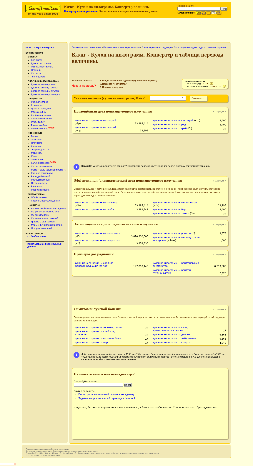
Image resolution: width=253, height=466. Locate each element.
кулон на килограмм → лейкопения (174, 338)
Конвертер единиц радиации (81, 11)
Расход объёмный (40, 176)
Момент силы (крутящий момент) (48, 169)
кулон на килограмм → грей (170, 128)
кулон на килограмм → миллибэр (95, 209)
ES (203, 12)
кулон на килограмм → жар (91, 342)
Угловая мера (38, 159)
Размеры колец (39, 128)
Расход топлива (39, 102)
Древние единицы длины (44, 87)
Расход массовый (40, 180)
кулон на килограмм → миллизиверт (175, 202)
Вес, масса (36, 60)
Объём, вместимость (42, 66)
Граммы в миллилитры (43, 221)
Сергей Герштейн (54, 453)
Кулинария (37, 105)
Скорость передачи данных (45, 200)
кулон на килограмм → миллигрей (95, 127)
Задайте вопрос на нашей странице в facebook (107, 398)
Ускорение (36, 139)
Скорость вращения (41, 166)
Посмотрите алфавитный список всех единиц (106, 394)
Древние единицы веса (43, 84)
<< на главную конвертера (40, 47)
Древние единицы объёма (45, 91)
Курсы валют (38, 122)
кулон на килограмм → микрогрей (95, 120)
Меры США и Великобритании (47, 225)
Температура (38, 76)
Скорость (36, 73)
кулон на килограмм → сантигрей (173, 120)
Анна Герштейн (70, 453)
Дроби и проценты (41, 115)
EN (198, 12)
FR (218, 12)
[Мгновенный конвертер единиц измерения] (44, 9)
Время (34, 136)
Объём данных (39, 197)
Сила (34, 156)
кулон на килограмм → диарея (171, 334)
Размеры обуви (39, 125)
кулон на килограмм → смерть (171, 342)
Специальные (35, 98)
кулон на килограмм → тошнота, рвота (98, 327)
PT (208, 12)
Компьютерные (36, 194)
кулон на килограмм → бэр (169, 209)
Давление (36, 146)
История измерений (41, 228)
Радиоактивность (40, 190)
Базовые (33, 56)
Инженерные (35, 133)
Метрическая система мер (45, 211)
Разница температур (42, 173)
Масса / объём (38, 112)
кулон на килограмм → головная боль (98, 338)
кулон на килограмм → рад (169, 124)
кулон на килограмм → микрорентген (97, 233)
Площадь (36, 70)
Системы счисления (41, 118)
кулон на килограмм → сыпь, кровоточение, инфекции (170, 329)
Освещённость (39, 183)
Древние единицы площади (45, 94)
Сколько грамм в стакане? (44, 218)
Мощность (36, 153)
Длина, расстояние (41, 63)
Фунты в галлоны (40, 215)
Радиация (36, 186)
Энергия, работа (40, 149)
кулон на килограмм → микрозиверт (97, 202)
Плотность (36, 143)
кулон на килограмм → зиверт (171, 213)
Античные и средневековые (43, 81)
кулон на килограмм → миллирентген (97, 240)
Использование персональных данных (43, 455)
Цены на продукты (41, 108)
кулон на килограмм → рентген (172, 233)
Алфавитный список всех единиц (48, 208)
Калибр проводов (40, 163)
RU (213, 12)
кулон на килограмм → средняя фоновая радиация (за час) (94, 264)
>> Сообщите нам (36, 236)
